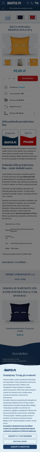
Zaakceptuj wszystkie (20, 447)
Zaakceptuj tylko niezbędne (20, 436)
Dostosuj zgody (20, 441)
